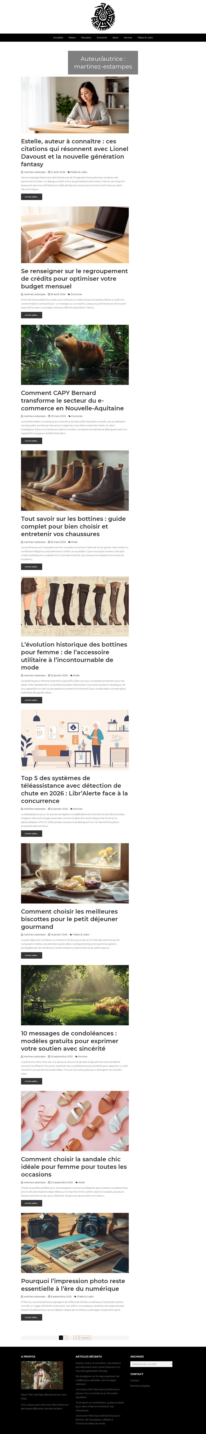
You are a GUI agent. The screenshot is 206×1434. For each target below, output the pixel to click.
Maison (72, 37)
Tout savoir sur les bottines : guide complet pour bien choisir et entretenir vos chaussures (73, 526)
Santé (115, 37)
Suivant (85, 1337)
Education (86, 37)
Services (128, 37)
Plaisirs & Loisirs (145, 37)
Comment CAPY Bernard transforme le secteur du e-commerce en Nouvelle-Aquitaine (72, 400)
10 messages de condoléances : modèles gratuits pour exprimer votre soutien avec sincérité (69, 1041)
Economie (102, 37)
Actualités (58, 37)
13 (76, 1337)
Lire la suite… (31, 197)
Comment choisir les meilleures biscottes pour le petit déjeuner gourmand (69, 919)
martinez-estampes (34, 172)
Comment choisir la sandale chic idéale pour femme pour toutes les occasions (74, 1167)
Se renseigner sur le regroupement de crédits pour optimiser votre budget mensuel (74, 278)
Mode (74, 542)
